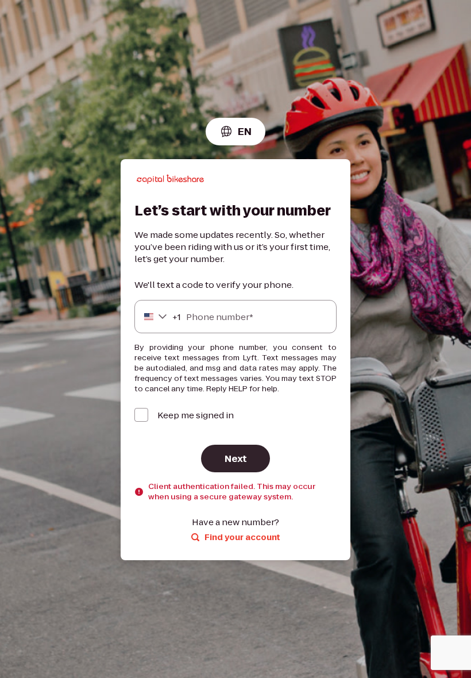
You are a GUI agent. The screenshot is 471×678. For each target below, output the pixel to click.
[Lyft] (170, 180)
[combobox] (235, 131)
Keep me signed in (195, 415)
